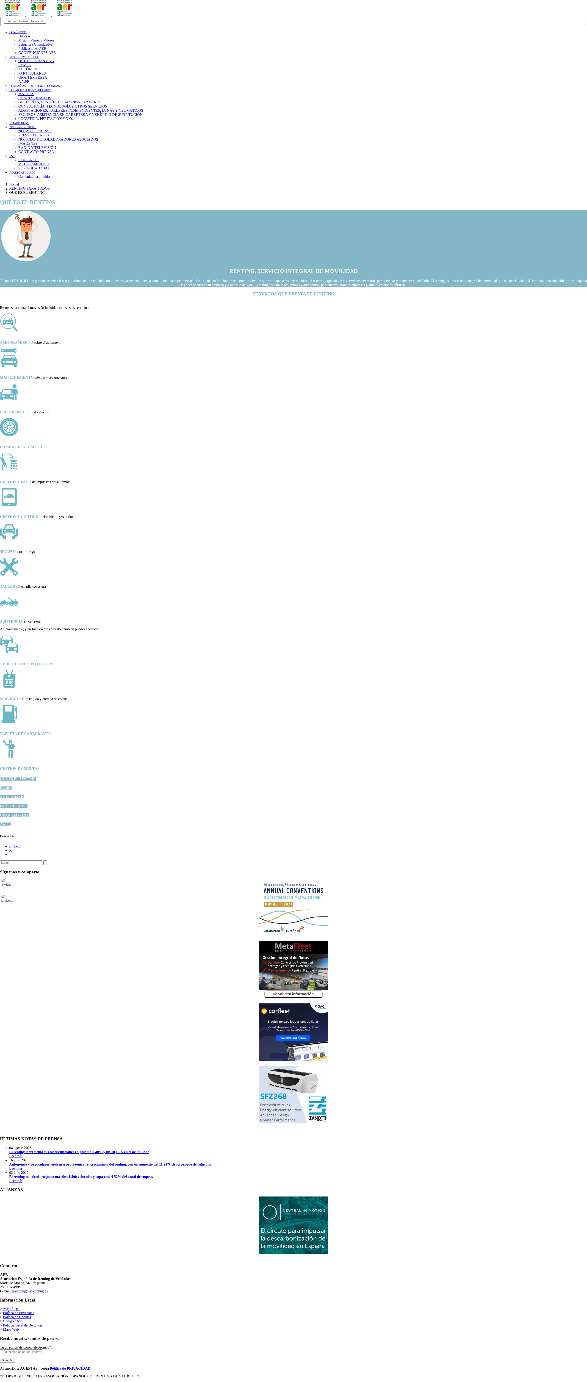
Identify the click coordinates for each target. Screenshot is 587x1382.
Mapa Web (11, 1329)
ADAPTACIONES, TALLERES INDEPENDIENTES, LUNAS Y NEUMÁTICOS (80, 110)
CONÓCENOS (18, 32)
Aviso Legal (11, 1309)
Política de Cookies (17, 1317)
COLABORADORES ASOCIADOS (30, 90)
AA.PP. (5, 824)
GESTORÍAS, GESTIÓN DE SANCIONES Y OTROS (59, 102)
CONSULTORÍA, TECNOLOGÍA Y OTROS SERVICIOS (62, 106)
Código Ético (12, 1321)
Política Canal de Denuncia (22, 1325)
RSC (12, 156)
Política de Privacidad (18, 1313)
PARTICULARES (14, 806)
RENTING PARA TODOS (24, 57)
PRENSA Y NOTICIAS (22, 127)
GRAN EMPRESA (14, 815)
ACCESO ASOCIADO (22, 172)
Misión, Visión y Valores (36, 40)
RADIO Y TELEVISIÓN (37, 148)
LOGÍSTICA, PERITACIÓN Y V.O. (45, 119)
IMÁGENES (28, 143)
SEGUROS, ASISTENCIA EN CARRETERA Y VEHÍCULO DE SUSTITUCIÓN (80, 114)
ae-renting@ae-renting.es (29, 1291)
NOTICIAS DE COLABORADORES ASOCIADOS (58, 139)
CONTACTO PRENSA (36, 152)
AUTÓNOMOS (12, 797)
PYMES (6, 788)
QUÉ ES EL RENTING (18, 779)
